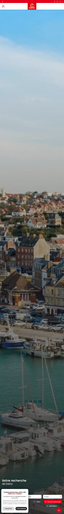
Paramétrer (8, 508)
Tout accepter (21, 508)
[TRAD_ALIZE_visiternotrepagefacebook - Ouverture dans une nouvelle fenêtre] (2, 1)
